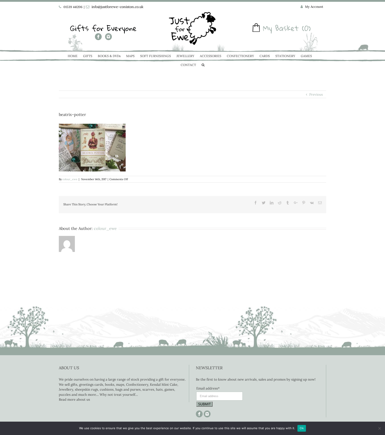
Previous (316, 94)
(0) (306, 28)
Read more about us (74, 399)
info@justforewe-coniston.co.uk (117, 6)
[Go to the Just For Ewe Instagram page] (108, 38)
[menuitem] (312, 7)
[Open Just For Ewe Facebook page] (98, 38)
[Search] (203, 65)
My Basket (281, 28)
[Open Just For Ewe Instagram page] (207, 413)
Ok (302, 428)
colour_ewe (70, 179)
